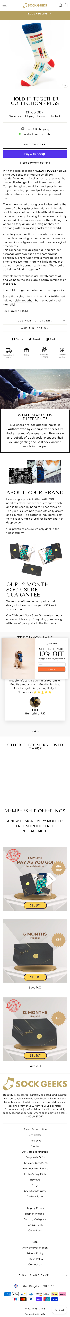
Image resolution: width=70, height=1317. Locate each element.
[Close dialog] (65, 641)
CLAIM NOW (51, 669)
